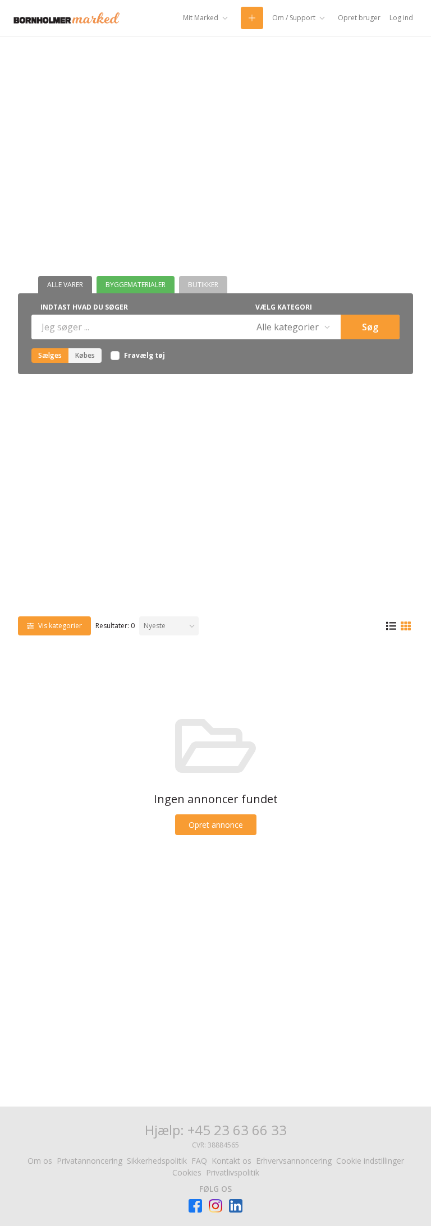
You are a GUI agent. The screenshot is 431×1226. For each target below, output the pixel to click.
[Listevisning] (391, 626)
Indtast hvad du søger (84, 307)
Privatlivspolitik (232, 1172)
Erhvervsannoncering (294, 1160)
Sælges (50, 355)
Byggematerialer (136, 284)
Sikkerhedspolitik (157, 1160)
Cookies (186, 1172)
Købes (85, 355)
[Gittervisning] (406, 626)
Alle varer (65, 284)
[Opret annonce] (252, 18)
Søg (370, 327)
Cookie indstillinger (370, 1160)
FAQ (199, 1160)
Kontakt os (231, 1160)
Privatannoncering (89, 1160)
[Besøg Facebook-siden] (195, 1206)
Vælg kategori (283, 307)
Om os (39, 1160)
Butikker (203, 284)
